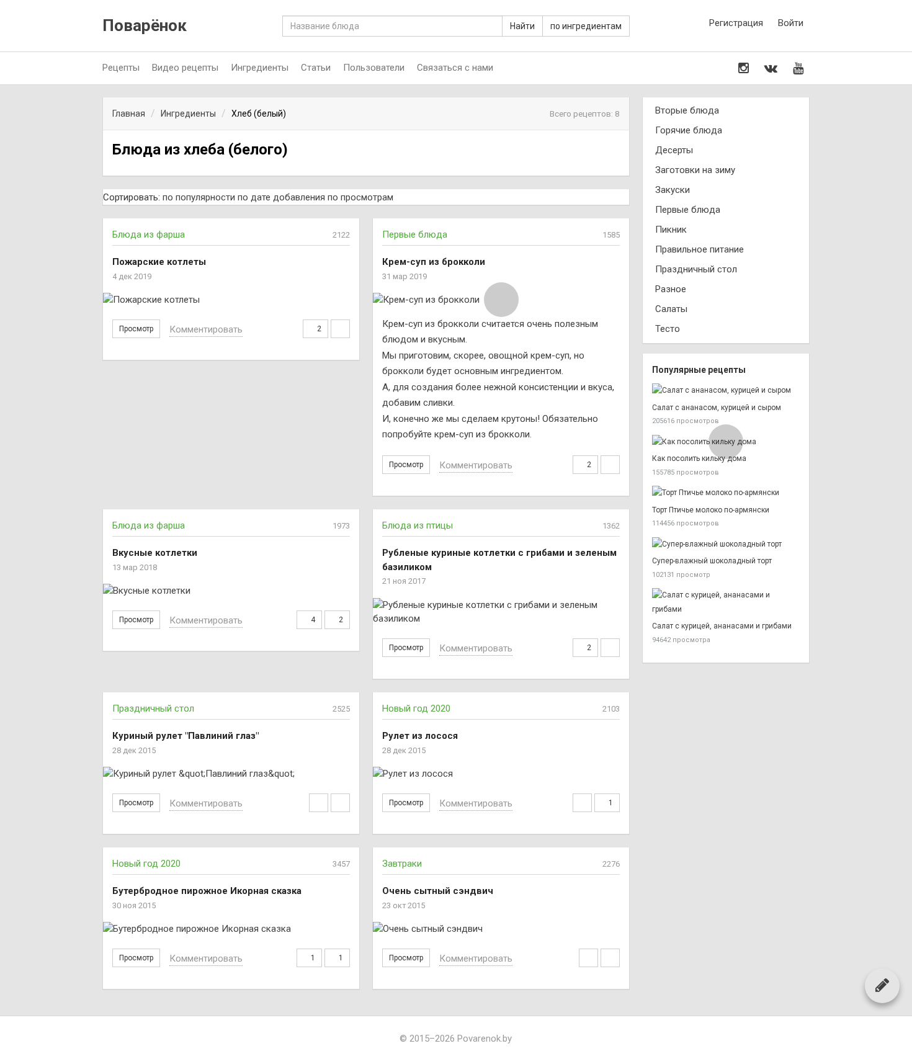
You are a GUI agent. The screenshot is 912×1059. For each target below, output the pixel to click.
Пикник (671, 229)
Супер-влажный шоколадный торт (712, 560)
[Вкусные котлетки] (231, 591)
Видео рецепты (185, 67)
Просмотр (136, 328)
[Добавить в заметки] (318, 802)
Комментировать (206, 329)
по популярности (199, 197)
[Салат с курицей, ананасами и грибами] (726, 602)
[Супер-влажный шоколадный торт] (726, 544)
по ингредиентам (586, 26)
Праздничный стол (153, 708)
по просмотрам (360, 197)
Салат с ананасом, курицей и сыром (716, 407)
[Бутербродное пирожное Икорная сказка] (231, 929)
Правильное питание (699, 249)
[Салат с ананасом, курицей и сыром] (726, 390)
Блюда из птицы (417, 525)
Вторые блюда (687, 110)
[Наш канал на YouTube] (798, 68)
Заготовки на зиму (695, 170)
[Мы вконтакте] (771, 68)
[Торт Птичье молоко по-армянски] (726, 493)
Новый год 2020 (416, 708)
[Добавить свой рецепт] (882, 985)
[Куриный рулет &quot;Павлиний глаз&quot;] (231, 774)
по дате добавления (281, 197)
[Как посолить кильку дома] (726, 442)
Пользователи (374, 67)
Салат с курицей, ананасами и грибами (722, 626)
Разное (670, 289)
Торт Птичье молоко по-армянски (710, 510)
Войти (790, 23)
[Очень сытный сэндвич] (501, 929)
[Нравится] (340, 328)
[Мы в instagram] (743, 68)
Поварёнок (144, 26)
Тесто (667, 328)
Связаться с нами (455, 67)
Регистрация (736, 23)
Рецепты (121, 67)
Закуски (672, 189)
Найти (522, 26)
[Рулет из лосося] (501, 774)
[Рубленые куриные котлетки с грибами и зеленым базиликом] (501, 612)
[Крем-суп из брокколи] (501, 300)
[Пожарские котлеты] (231, 300)
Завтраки (402, 863)
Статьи (316, 67)
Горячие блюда (688, 130)
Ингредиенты (259, 67)
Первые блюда (414, 234)
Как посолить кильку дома (699, 458)
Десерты (674, 150)
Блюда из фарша (148, 234)
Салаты (671, 309)
